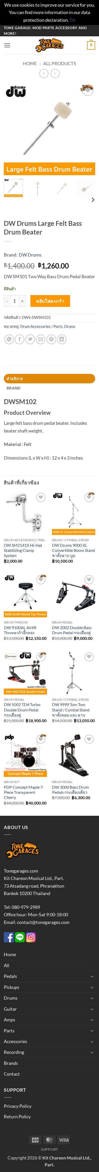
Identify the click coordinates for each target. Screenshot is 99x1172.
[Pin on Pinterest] (51, 339)
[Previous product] (55, 73)
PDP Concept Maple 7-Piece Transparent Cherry (24, 792)
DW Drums (30, 255)
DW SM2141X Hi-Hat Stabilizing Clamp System (23, 550)
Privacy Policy (17, 1106)
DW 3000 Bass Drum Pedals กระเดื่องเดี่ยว (70, 790)
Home (30, 63)
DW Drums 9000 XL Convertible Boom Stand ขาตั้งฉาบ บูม (73, 550)
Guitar (10, 1009)
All (6, 965)
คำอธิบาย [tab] (15, 378)
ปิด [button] (73, 20)
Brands (11, 1063)
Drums (69, 326)
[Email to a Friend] (40, 339)
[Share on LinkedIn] (62, 339)
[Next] (87, 129)
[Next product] (43, 73)
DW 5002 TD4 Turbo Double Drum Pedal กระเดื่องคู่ (22, 709)
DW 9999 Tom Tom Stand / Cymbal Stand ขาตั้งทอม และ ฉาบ (71, 709)
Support (49, 1149)
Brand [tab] (13, 388)
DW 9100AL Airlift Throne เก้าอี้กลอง (20, 630)
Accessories (15, 1041)
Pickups (11, 987)
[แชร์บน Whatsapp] (9, 339)
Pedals (10, 976)
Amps (9, 1019)
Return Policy (17, 1116)
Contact (12, 1074)
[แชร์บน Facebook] (19, 339)
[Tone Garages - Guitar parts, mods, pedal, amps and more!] (49, 45)
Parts (9, 1030)
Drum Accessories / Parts (41, 326)
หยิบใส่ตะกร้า (50, 301)
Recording (14, 1052)
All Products (59, 63)
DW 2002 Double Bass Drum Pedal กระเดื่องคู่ (72, 630)
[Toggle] (92, 976)
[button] (7, 45)
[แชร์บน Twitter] (30, 339)
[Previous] (11, 129)
